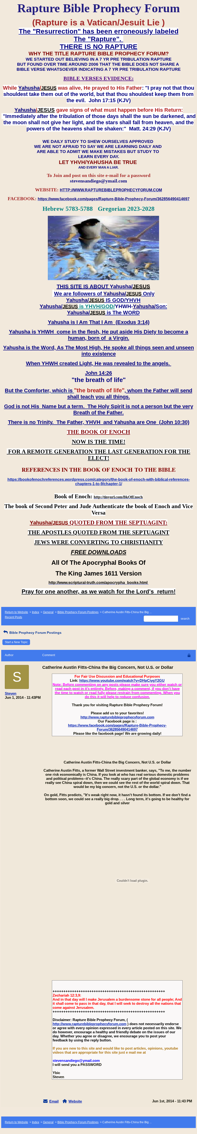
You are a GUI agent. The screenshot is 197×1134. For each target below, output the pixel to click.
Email (54, 1101)
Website (75, 1101)
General (48, 612)
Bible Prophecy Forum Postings (77, 612)
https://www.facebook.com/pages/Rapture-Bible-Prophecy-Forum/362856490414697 (117, 727)
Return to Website (16, 612)
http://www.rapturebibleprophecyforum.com (117, 717)
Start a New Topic (16, 642)
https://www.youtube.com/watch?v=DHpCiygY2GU (122, 680)
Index (35, 612)
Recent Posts (13, 617)
